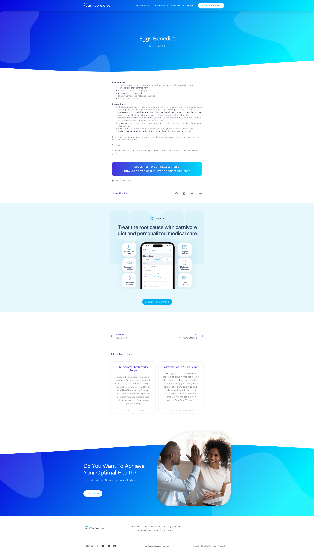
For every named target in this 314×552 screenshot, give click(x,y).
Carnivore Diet (159, 5)
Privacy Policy (223, 546)
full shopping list (135, 150)
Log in (190, 5)
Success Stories (143, 5)
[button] (176, 193)
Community (176, 5)
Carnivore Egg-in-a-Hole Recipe (181, 367)
